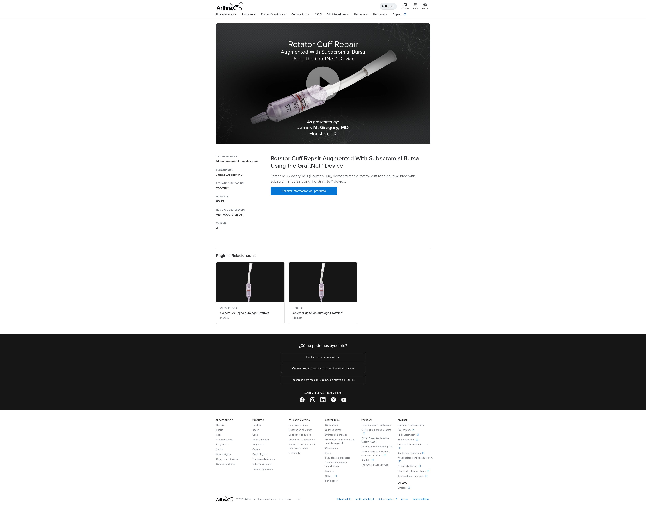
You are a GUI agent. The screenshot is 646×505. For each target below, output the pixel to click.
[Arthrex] (229, 6)
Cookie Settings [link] (421, 499)
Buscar (387, 6)
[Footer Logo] (224, 498)
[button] (304, 191)
